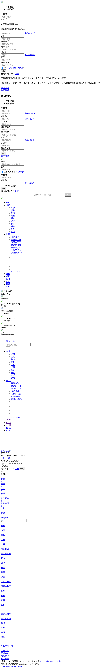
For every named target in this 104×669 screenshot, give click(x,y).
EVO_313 (5, 451)
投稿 (8, 284)
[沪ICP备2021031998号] (50, 661)
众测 (8, 282)
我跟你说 (15, 237)
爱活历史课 (16, 240)
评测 (3, 558)
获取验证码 (30, 33)
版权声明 (5, 656)
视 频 (8, 423)
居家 (13, 221)
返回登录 (5, 156)
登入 (8, 341)
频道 (8, 205)
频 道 (8, 351)
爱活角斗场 (16, 245)
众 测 (8, 425)
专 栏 (8, 380)
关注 (3, 458)
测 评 (8, 420)
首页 (8, 202)
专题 (3, 530)
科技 (13, 208)
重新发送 (5, 90)
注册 (17, 191)
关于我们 (5, 651)
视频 (8, 279)
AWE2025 (15, 271)
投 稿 (8, 428)
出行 (13, 229)
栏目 (8, 234)
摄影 (13, 210)
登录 (17, 74)
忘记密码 (20, 172)
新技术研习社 (17, 253)
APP (8, 287)
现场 (8, 276)
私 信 (8, 458)
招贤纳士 (5, 659)
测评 (8, 274)
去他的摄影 (16, 247)
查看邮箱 (5, 88)
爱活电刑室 (16, 242)
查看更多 (5, 518)
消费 (13, 232)
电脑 (13, 216)
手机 (13, 218)
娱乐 (13, 224)
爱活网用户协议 (16, 68)
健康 (13, 226)
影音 (13, 213)
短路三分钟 (16, 250)
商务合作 (5, 653)
